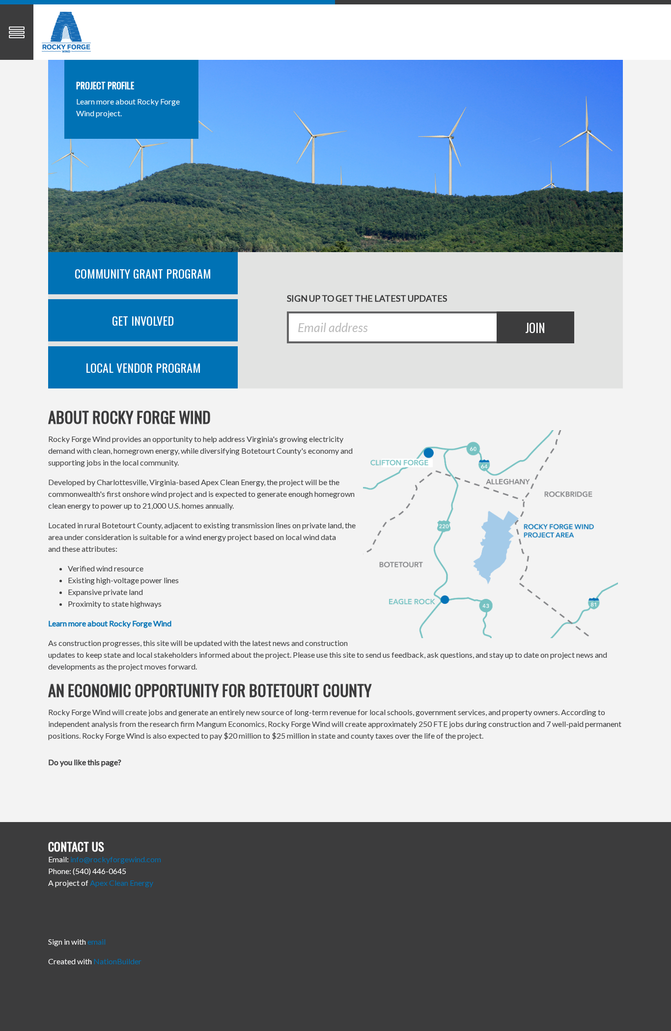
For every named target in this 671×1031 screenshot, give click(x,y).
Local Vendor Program (143, 367)
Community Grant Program (143, 273)
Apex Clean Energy (121, 882)
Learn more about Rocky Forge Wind (109, 623)
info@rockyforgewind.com (115, 859)
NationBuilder (117, 961)
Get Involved (143, 320)
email (96, 941)
